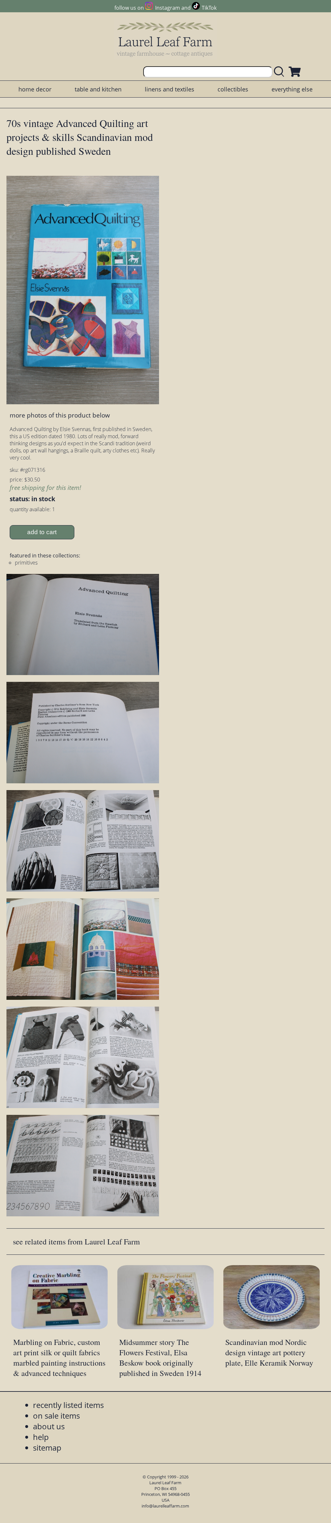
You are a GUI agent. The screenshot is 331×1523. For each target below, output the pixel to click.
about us (49, 1426)
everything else (292, 89)
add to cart (42, 532)
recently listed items (68, 1405)
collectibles (233, 89)
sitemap (47, 1447)
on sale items (56, 1415)
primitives (26, 562)
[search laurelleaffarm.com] (280, 72)
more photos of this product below (60, 415)
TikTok (209, 7)
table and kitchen (98, 89)
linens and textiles (169, 89)
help (41, 1437)
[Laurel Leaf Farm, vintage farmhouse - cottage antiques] (165, 39)
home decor (34, 89)
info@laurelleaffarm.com (165, 1506)
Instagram (167, 7)
